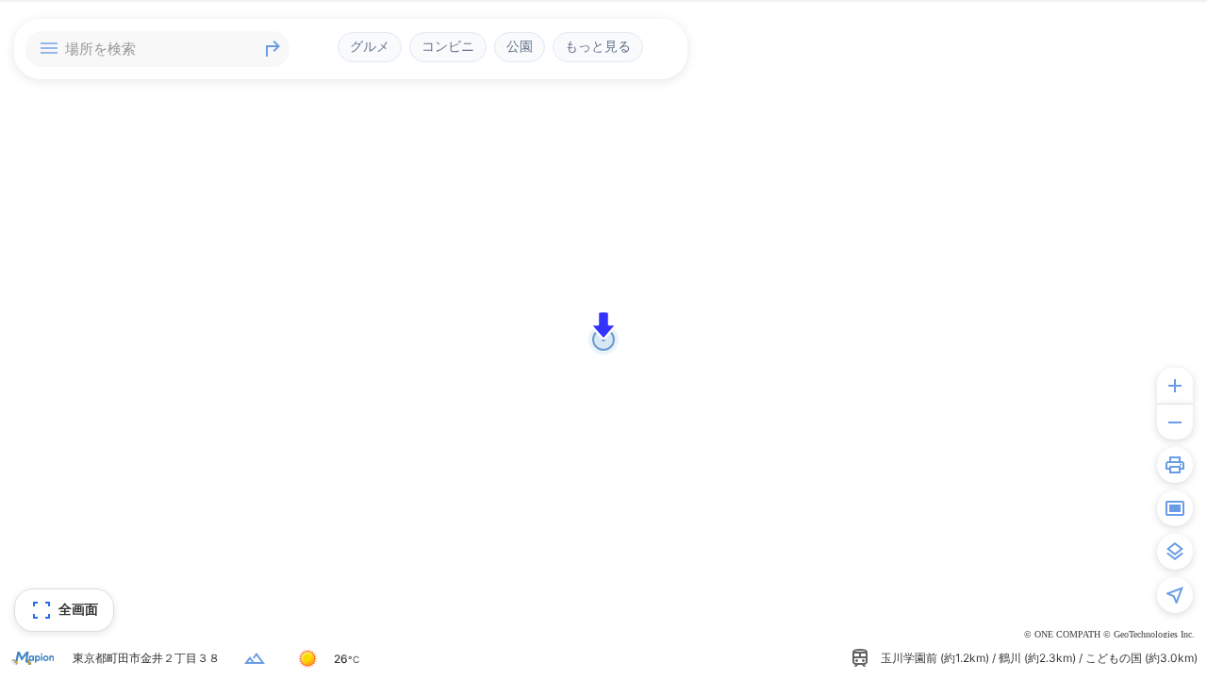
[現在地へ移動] (1175, 595)
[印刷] (1175, 465)
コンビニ (448, 46)
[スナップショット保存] (1175, 508)
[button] (603, 325)
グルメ (369, 46)
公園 (519, 46)
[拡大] (1175, 386)
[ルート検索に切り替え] (272, 49)
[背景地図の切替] (1175, 552)
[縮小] (1175, 421)
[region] (603, 339)
